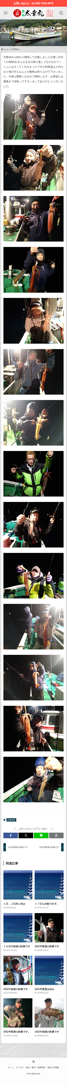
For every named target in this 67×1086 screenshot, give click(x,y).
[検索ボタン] (61, 13)
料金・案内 (30, 1067)
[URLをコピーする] (56, 835)
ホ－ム (11, 1067)
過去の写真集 (53, 1067)
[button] (10, 835)
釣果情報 (18, 37)
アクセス (20, 1067)
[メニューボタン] (5, 13)
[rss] (33, 1061)
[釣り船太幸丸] (33, 13)
